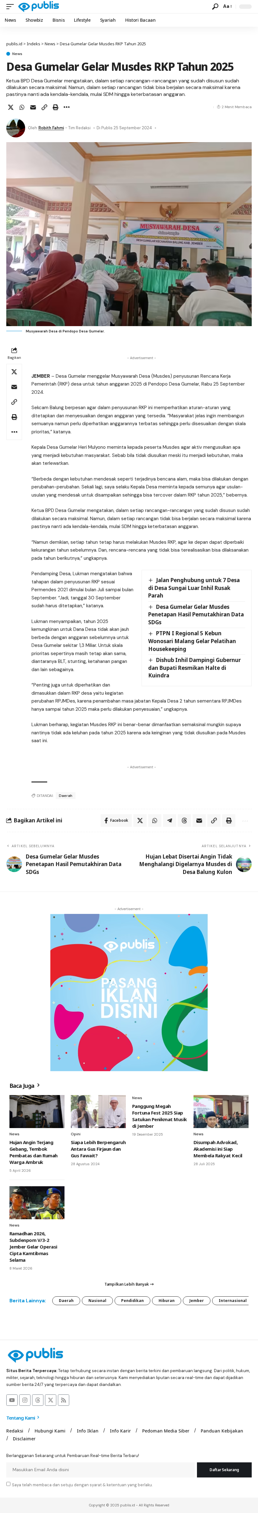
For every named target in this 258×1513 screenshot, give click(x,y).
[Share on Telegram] (169, 820)
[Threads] (37, 1400)
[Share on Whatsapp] (22, 107)
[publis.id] (38, 6)
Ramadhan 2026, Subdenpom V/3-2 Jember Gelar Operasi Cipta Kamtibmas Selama (33, 1246)
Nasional (97, 1300)
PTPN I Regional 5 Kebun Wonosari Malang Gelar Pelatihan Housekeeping (192, 641)
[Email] (33, 107)
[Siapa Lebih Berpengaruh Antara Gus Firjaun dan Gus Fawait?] (98, 1111)
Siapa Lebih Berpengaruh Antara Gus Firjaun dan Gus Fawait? (98, 1149)
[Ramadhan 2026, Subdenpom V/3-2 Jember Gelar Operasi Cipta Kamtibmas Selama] (36, 1202)
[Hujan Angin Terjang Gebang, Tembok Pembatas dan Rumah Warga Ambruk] (36, 1111)
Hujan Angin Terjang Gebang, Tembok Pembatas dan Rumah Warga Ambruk (33, 1152)
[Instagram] (25, 1400)
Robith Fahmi (51, 128)
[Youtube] (12, 1400)
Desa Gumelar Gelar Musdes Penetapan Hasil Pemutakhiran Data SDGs (196, 614)
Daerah (65, 795)
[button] (11, 6)
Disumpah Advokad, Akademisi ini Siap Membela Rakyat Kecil (218, 1149)
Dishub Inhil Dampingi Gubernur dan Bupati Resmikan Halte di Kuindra (194, 667)
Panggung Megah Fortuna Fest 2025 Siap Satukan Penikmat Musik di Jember (159, 1116)
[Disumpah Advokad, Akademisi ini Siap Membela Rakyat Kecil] (221, 1111)
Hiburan (167, 1300)
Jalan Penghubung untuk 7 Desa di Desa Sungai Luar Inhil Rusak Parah (194, 587)
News (17, 54)
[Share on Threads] (184, 820)
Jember (196, 1300)
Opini (76, 1134)
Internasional (233, 1300)
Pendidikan (132, 1300)
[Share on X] (10, 107)
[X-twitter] (50, 1400)
